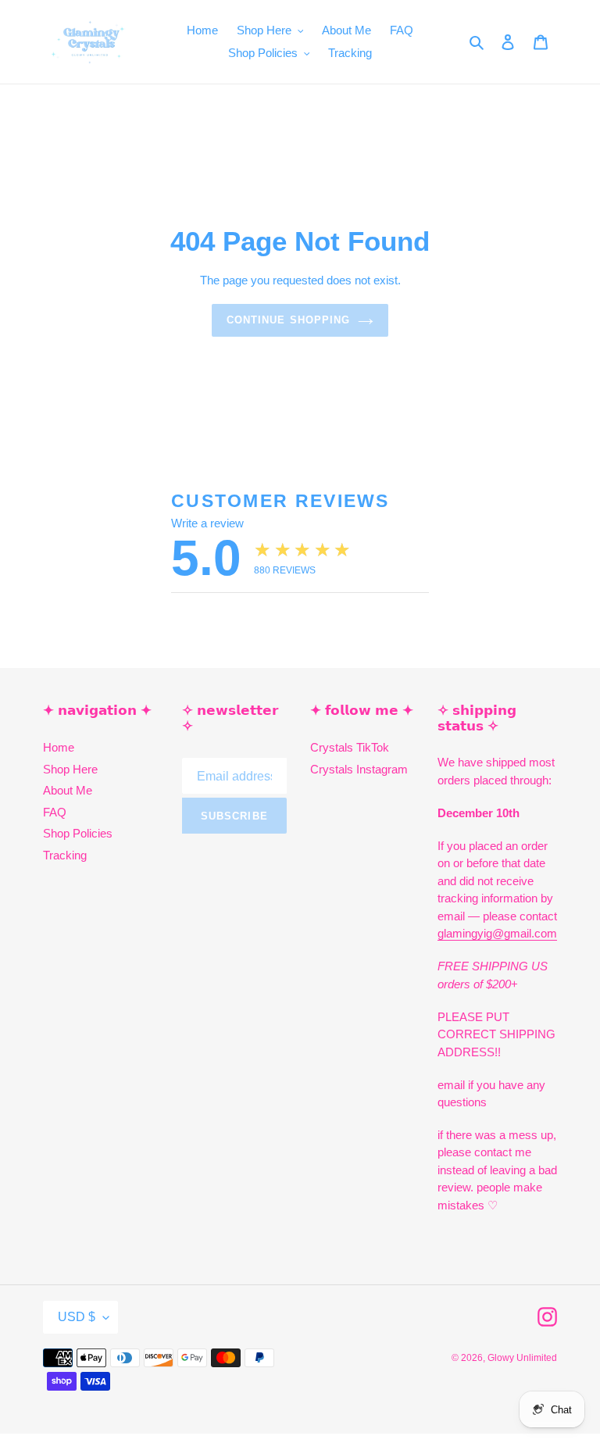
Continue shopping (288, 320)
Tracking (65, 855)
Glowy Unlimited (522, 1357)
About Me (67, 790)
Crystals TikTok (349, 747)
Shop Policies (77, 833)
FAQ (54, 812)
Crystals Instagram (359, 769)
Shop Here (70, 769)
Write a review (207, 523)
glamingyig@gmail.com (497, 933)
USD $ (76, 1316)
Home (58, 747)
